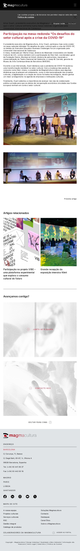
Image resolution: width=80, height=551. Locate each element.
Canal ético (42, 544)
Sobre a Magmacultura (50, 524)
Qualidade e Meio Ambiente (51, 542)
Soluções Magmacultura (51, 510)
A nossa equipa (9, 510)
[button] (75, 5)
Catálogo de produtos (12, 527)
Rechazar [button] (72, 23)
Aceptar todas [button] (59, 23)
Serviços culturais (10, 517)
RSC (5, 520)
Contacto (44, 514)
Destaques (45, 517)
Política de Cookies (55, 544)
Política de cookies (26, 17)
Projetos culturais (10, 514)
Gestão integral (9, 524)
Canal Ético (45, 520)
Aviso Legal (31, 544)
